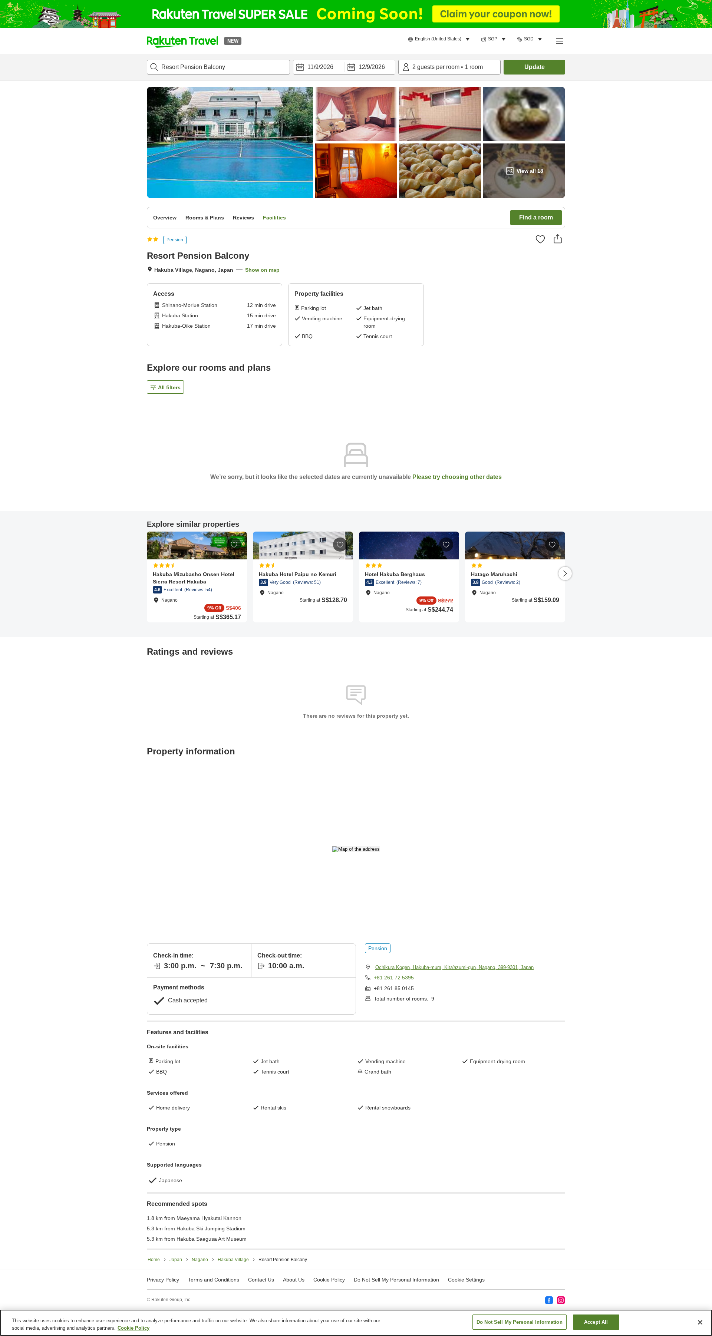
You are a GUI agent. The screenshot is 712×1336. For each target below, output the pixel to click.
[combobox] (218, 67)
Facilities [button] (274, 218)
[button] (182, 41)
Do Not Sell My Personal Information (520, 1322)
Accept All (596, 1322)
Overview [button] (165, 218)
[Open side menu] (559, 41)
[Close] (700, 1322)
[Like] (540, 239)
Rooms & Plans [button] (204, 218)
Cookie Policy (133, 1328)
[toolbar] (344, 67)
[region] (356, 1323)
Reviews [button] (243, 218)
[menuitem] (440, 39)
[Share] (557, 238)
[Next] (565, 573)
